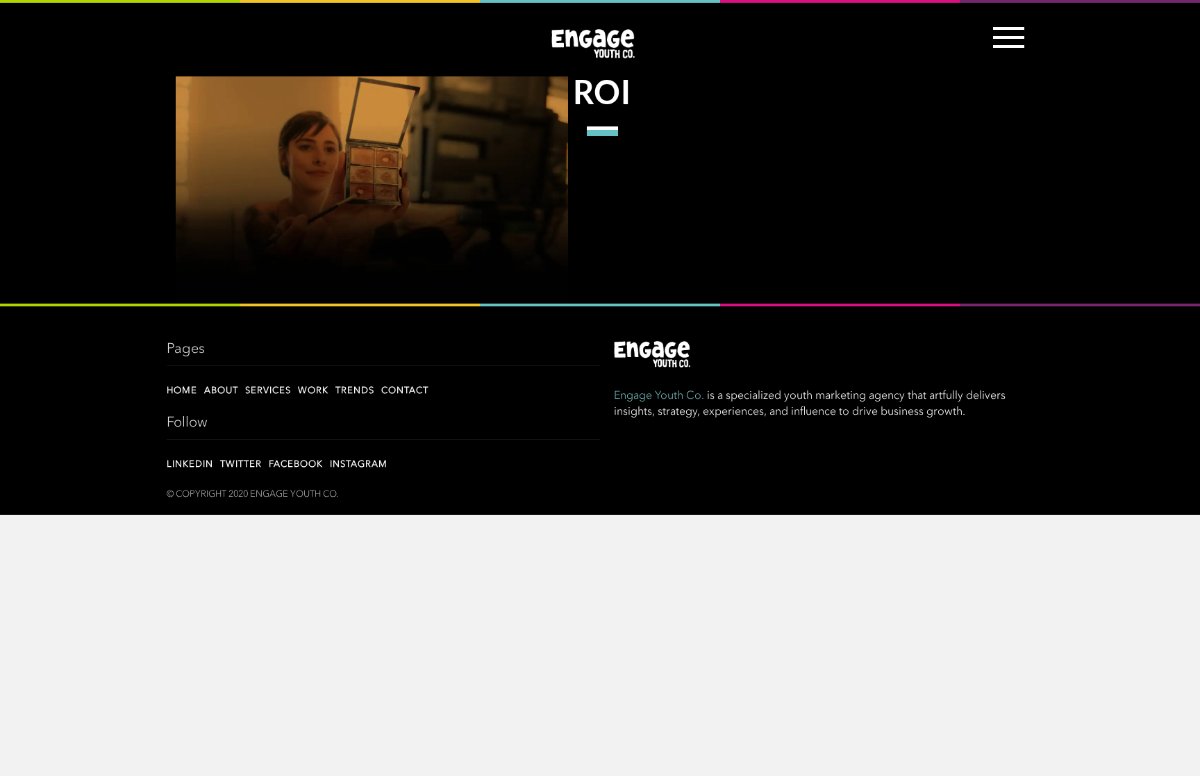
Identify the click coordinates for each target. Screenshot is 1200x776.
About (221, 390)
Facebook (296, 464)
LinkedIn (190, 464)
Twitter (241, 464)
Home (182, 390)
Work (313, 390)
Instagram (359, 464)
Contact (404, 390)
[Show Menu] (1005, 45)
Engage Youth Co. (659, 396)
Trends (354, 390)
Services (268, 390)
